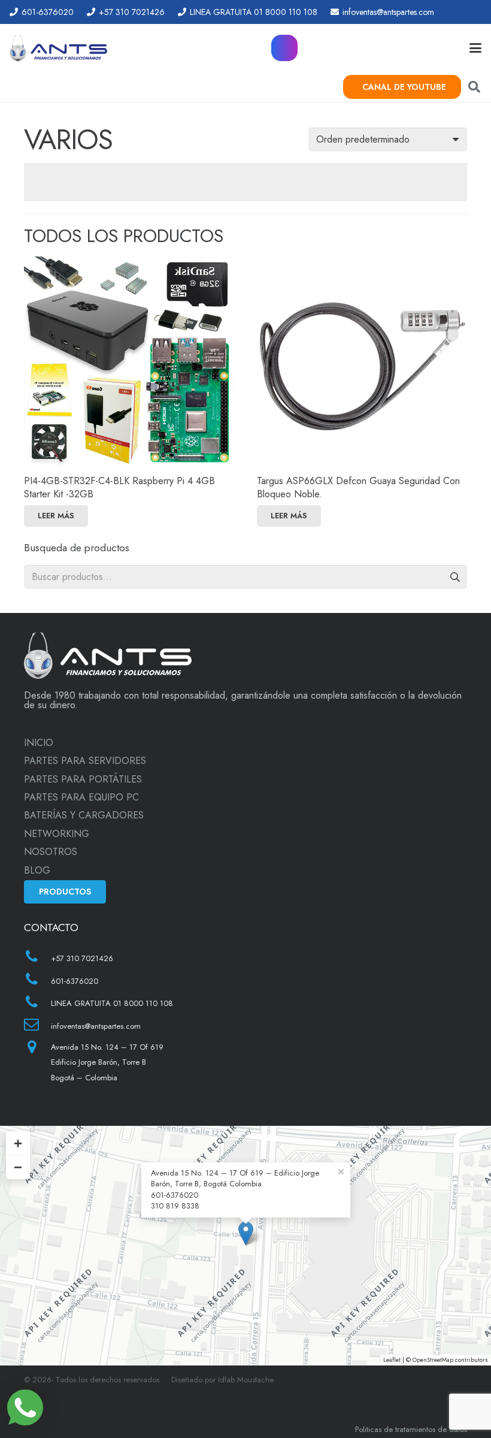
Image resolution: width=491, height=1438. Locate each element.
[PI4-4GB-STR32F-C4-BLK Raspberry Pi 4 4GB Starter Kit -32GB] (129, 361)
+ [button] (18, 1143)
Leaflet (392, 1359)
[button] (475, 48)
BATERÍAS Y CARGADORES (84, 815)
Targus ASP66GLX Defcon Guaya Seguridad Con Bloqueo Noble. (358, 487)
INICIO (38, 743)
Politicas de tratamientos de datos (411, 1429)
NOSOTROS (50, 852)
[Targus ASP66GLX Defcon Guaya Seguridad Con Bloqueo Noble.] (362, 361)
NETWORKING (56, 834)
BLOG (37, 870)
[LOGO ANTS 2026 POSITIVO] (58, 48)
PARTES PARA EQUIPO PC (81, 797)
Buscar (455, 577)
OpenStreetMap (433, 1359)
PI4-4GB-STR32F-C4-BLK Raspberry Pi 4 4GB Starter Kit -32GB (119, 487)
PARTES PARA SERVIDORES (85, 761)
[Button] (284, 48)
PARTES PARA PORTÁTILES (83, 779)
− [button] (18, 1167)
